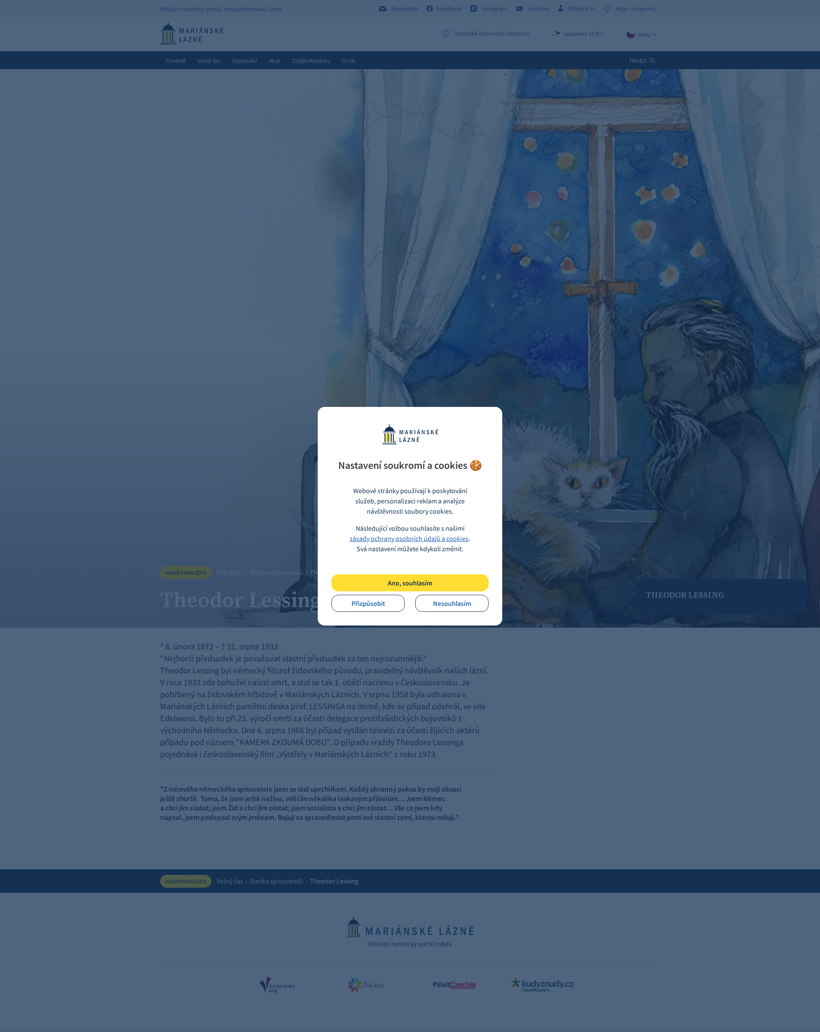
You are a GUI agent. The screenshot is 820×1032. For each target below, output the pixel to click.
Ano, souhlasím (410, 583)
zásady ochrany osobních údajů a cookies (409, 538)
